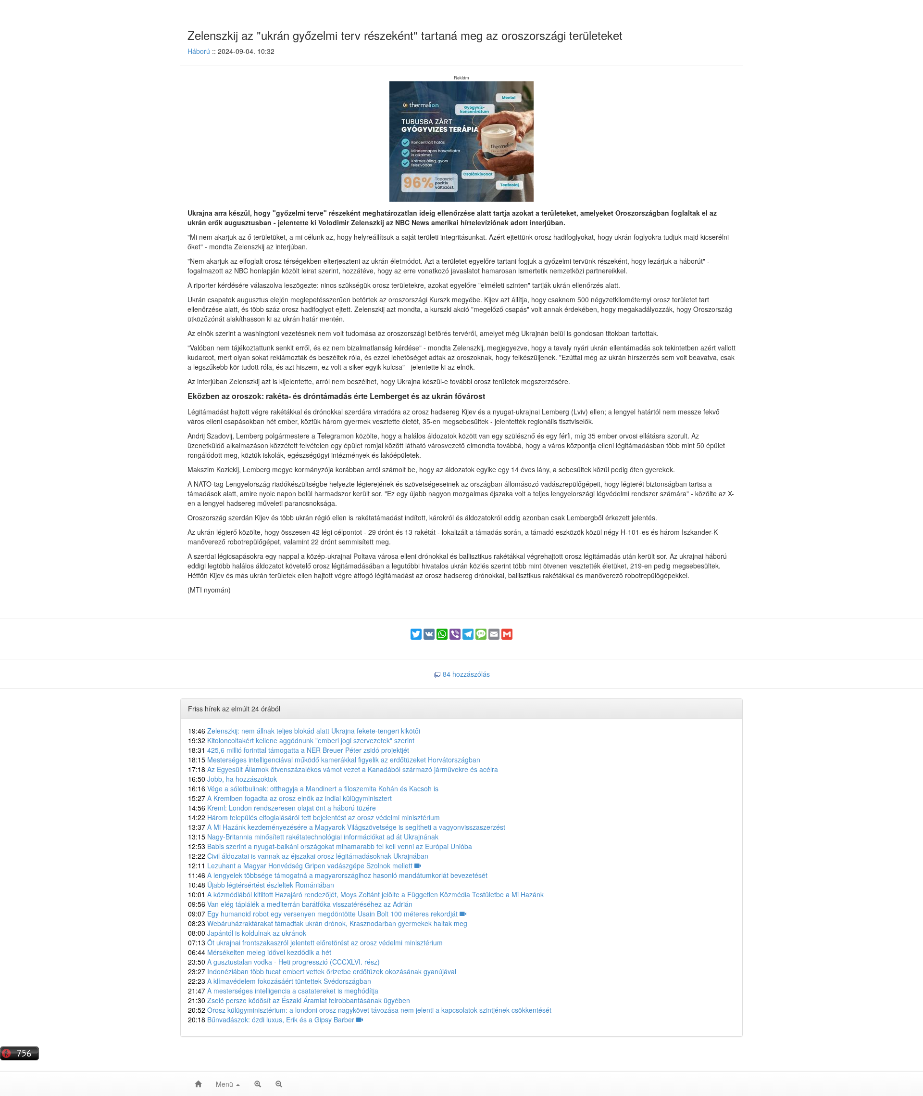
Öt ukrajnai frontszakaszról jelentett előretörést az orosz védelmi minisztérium (315, 942)
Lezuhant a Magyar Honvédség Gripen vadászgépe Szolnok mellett (301, 865)
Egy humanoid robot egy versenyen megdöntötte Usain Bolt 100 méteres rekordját (324, 913)
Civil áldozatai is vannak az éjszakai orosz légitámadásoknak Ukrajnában (308, 856)
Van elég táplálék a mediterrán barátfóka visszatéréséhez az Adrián (300, 904)
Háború (198, 51)
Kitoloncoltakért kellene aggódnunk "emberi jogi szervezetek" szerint (301, 740)
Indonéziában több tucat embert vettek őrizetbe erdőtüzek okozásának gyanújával (322, 971)
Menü (225, 1084)
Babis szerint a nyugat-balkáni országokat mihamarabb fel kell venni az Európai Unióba (330, 846)
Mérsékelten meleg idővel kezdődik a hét (259, 952)
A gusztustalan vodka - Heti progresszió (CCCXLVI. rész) (284, 962)
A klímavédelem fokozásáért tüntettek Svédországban (279, 981)
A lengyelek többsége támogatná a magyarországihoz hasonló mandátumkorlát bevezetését (337, 875)
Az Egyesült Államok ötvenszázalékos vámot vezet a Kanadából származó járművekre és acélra (343, 769)
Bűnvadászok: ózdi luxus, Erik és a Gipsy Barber (272, 1019)
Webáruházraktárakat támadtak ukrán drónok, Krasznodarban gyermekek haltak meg (327, 923)
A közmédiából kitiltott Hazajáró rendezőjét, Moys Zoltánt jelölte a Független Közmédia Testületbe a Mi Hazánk (366, 894)
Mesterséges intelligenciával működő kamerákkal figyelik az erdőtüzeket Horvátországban (334, 759)
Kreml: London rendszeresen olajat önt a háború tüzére (282, 807)
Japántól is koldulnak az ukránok (247, 933)
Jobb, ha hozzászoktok (232, 779)
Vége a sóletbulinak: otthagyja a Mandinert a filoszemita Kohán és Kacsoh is (313, 788)
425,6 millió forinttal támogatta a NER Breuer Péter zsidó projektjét (298, 750)
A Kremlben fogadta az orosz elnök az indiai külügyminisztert (290, 798)
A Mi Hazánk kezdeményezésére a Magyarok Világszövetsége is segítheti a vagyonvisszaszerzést (346, 827)
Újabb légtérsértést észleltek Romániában (261, 885)
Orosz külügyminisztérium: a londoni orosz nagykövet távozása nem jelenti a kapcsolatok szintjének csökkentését (369, 1010)
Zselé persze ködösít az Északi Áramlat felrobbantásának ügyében (299, 1000)
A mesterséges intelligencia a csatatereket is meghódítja (283, 990)
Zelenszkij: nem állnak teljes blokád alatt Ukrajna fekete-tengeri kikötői (304, 730)
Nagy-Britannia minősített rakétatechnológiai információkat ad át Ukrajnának (313, 836)
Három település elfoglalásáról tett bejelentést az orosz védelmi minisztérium (314, 817)
